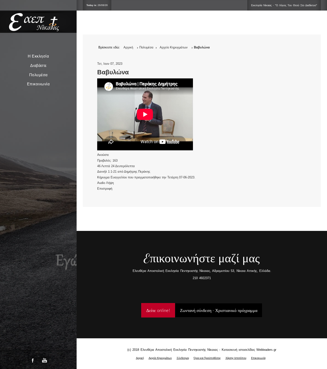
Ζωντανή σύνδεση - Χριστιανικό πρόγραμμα (218, 310)
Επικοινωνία (38, 84)
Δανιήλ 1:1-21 (107, 171)
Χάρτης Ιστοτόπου (236, 358)
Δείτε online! (158, 310)
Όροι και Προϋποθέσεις (207, 358)
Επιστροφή (104, 188)
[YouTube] (44, 359)
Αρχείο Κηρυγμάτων (160, 358)
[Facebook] (32, 359)
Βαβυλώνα (113, 72)
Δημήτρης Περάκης (137, 171)
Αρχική (140, 358)
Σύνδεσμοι (183, 358)
